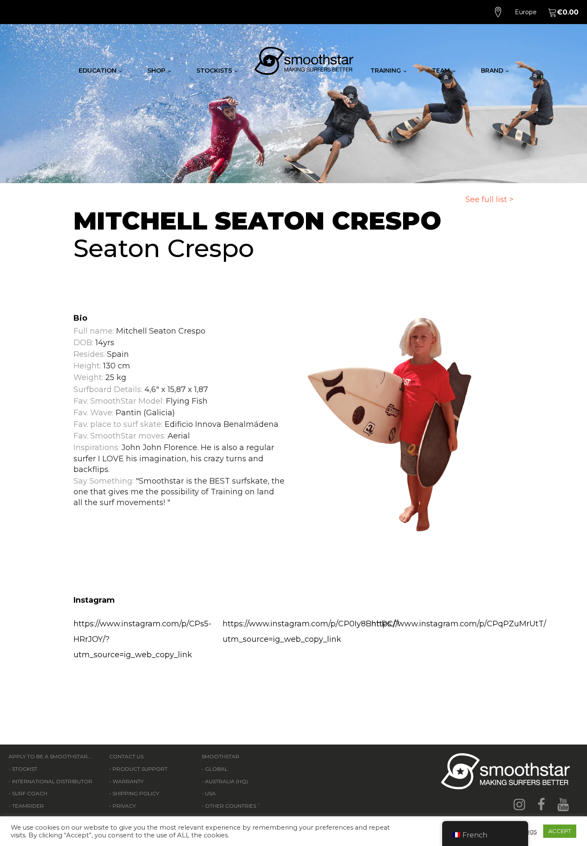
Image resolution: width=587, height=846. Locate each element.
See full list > (489, 199)
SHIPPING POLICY (136, 793)
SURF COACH (29, 793)
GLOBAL (216, 769)
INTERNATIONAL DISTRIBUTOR (52, 781)
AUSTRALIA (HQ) (226, 781)
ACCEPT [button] (559, 831)
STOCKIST (24, 769)
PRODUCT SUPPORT (140, 769)
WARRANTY (128, 781)
